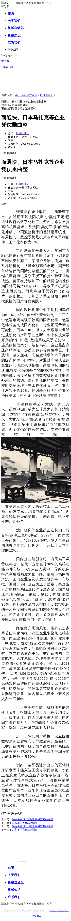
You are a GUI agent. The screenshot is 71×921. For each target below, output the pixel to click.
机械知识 (14, 35)
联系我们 (14, 42)
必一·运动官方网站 (26, 95)
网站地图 (36, 915)
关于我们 (14, 20)
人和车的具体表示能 (24, 822)
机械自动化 (16, 28)
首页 (11, 13)
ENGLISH (7, 67)
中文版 (5, 61)
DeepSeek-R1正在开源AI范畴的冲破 (32, 819)
